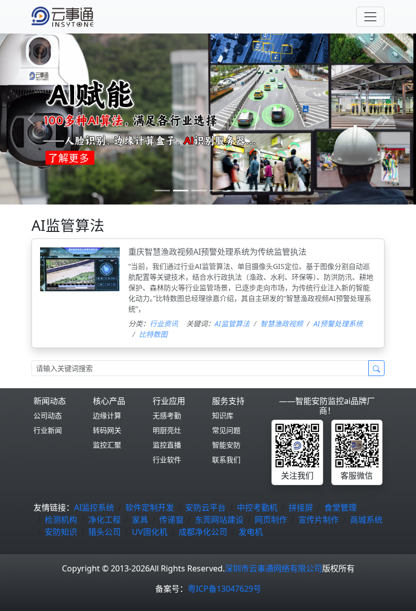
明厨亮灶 (167, 430)
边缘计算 (107, 415)
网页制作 (271, 519)
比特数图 (153, 334)
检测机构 (61, 519)
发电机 (250, 531)
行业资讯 (164, 323)
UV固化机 (149, 531)
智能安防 (226, 445)
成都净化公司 (203, 531)
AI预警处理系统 (338, 323)
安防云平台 (205, 507)
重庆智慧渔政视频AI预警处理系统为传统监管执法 (217, 251)
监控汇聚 (107, 445)
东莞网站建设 (219, 519)
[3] (217, 190)
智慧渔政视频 (281, 323)
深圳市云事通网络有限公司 (273, 568)
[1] (180, 190)
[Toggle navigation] (370, 17)
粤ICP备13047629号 (224, 588)
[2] (198, 190)
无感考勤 (167, 415)
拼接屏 (301, 507)
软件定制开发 (149, 507)
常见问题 (226, 430)
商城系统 (366, 519)
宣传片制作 (318, 519)
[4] (235, 190)
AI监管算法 (232, 323)
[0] (162, 190)
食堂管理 (340, 507)
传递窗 (171, 519)
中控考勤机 (257, 507)
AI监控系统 (94, 507)
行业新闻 (47, 430)
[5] (253, 190)
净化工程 (104, 519)
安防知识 (61, 531)
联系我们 (226, 459)
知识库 (222, 415)
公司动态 (47, 415)
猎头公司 (104, 531)
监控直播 (167, 445)
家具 (140, 519)
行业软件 (167, 459)
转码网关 (107, 430)
